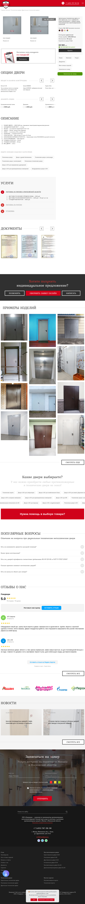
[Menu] (83, 3)
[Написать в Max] (38, 840)
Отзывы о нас (4, 862)
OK (34, 899)
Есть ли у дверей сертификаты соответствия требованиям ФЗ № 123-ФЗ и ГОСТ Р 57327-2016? (34, 559)
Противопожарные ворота (51, 880)
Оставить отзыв (51, 608)
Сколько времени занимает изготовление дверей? (18, 565)
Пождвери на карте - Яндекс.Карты (42, 666)
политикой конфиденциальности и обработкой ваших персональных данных (43, 790)
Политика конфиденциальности (42, 823)
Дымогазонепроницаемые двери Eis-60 (54, 867)
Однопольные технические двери (10, 880)
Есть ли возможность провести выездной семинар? (19, 547)
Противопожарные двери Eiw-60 (52, 865)
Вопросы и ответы (6, 860)
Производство (4, 854)
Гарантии (3, 867)
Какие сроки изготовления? (10, 553)
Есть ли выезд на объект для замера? (14, 572)
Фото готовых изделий (7, 857)
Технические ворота (49, 883)
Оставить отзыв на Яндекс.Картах (42, 662)
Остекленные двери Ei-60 (51, 862)
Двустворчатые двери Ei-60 (51, 860)
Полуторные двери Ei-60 (50, 857)
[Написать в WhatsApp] (46, 840)
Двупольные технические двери (9, 885)
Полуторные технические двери (9, 883)
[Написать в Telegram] (42, 840)
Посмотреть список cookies (46, 899)
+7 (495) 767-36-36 (72, 3)
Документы (4, 865)
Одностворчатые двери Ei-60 (52, 854)
